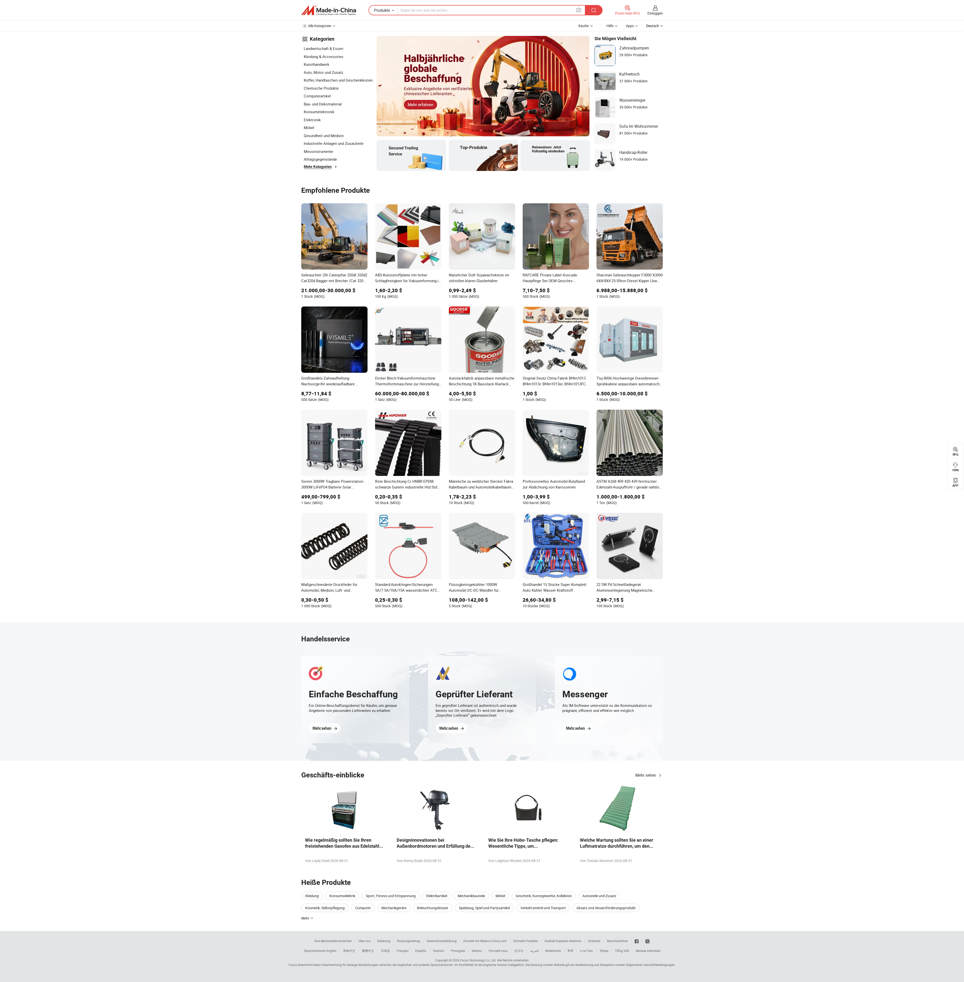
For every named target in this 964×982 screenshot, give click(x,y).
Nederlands (553, 951)
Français (402, 951)
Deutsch (438, 951)
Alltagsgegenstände (320, 159)
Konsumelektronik (319, 111)
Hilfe (610, 25)
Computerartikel (317, 95)
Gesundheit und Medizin (324, 135)
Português (458, 951)
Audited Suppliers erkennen (563, 941)
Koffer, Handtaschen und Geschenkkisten (338, 80)
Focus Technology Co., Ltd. (478, 960)
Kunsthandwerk (316, 64)
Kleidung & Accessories (323, 56)
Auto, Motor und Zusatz (323, 72)
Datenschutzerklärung (442, 941)
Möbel (309, 127)
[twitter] (647, 941)
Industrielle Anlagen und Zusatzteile (334, 143)
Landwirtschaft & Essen (323, 48)
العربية (534, 951)
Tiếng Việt (622, 951)
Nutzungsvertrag (408, 941)
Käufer (583, 25)
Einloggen (655, 13)
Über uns (364, 941)
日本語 (385, 951)
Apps (630, 25)
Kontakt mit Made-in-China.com (485, 941)
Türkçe (603, 951)
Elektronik (312, 119)
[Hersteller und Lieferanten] (328, 10)
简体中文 (349, 951)
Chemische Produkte (321, 88)
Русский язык (498, 951)
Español (420, 951)
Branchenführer (617, 941)
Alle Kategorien (319, 25)
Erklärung (383, 941)
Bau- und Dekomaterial (323, 103)
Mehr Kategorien (318, 166)
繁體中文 (368, 951)
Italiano (477, 951)
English (331, 951)
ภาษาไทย (586, 951)
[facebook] (637, 941)
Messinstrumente (318, 151)
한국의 (518, 951)
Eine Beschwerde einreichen (333, 941)
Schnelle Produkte (525, 941)
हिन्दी (570, 951)
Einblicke (594, 941)
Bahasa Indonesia (648, 951)
